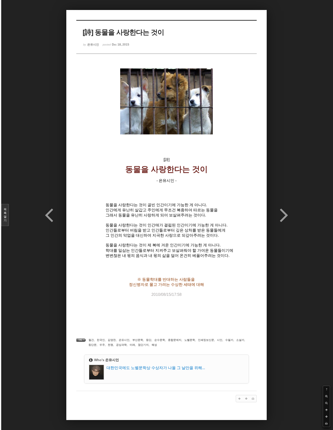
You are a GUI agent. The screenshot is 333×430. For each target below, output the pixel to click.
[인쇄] (326, 423)
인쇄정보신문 (206, 339)
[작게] (326, 403)
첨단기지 (143, 344)
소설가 (240, 339)
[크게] (326, 396)
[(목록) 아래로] (326, 416)
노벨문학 (189, 339)
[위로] (326, 409)
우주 (102, 344)
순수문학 (159, 339)
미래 (132, 344)
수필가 (229, 339)
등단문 (92, 344)
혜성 (154, 344)
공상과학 (121, 344)
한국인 (101, 339)
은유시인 (124, 339)
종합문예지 (174, 339)
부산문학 (137, 339)
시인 (219, 339)
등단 (148, 339)
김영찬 (112, 339)
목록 (5, 215)
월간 (91, 339)
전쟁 (110, 344)
